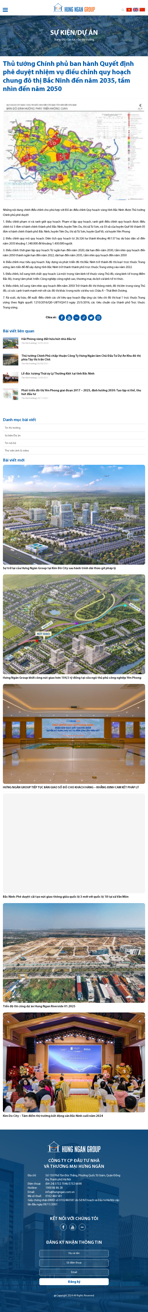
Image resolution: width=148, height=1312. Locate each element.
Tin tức (72, 39)
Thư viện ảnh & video (17, 450)
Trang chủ (60, 39)
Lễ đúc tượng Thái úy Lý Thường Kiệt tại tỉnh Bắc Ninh (57, 373)
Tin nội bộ (10, 443)
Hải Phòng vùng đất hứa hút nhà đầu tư (48, 339)
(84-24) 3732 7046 (56, 1184)
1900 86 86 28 (54, 1188)
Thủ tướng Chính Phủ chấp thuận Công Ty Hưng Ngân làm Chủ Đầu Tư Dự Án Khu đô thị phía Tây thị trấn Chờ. (81, 357)
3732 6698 (75, 1184)
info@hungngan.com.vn (60, 1192)
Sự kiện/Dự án (13, 435)
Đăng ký (74, 1282)
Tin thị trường (86, 39)
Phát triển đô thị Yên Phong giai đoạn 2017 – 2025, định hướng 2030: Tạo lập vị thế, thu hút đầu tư (81, 392)
